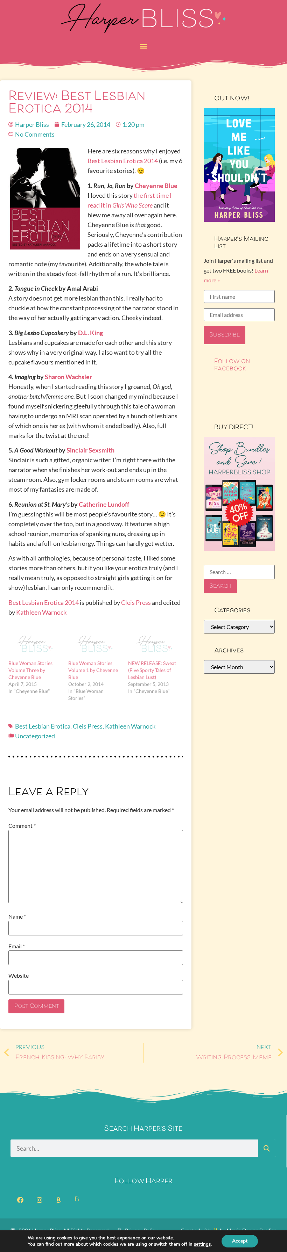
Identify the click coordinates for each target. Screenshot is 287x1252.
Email (16, 946)
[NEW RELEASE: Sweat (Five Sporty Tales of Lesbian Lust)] (154, 645)
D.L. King (90, 332)
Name (17, 916)
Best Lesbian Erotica (42, 726)
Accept (239, 1241)
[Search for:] (239, 572)
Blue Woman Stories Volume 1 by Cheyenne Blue (93, 670)
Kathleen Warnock (41, 612)
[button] (143, 45)
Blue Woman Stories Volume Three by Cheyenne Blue (30, 670)
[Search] (266, 1148)
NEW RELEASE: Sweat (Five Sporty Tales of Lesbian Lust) (152, 670)
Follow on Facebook (232, 365)
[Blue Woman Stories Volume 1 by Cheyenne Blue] (94, 645)
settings (202, 1244)
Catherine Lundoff (104, 504)
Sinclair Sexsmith (90, 450)
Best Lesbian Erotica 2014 (123, 161)
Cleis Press (136, 602)
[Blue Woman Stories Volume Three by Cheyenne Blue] (34, 645)
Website (18, 975)
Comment (22, 825)
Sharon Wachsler (68, 377)
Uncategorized (35, 736)
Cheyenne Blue (156, 185)
